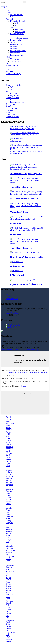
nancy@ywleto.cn (12, 313)
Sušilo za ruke (15, 53)
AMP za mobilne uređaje (29, 350)
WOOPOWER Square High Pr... (26, 173)
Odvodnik (14, 46)
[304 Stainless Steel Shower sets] (24, 280)
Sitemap (16, 350)
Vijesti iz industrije (17, 61)
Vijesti (8, 57)
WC (16, 25)
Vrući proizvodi (6, 350)
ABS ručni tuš (15, 141)
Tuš (16, 23)
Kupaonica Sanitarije (18, 21)
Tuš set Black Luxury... (21, 187)
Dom (7, 11)
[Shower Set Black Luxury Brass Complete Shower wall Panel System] (27, 182)
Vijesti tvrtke (15, 59)
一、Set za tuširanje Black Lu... (25, 198)
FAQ (7, 63)
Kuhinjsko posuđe (17, 34)
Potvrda (13, 17)
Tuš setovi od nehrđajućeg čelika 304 (23, 135)
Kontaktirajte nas (12, 65)
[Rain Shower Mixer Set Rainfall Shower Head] (25, 252)
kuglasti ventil (20, 32)
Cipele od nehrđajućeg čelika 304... (26, 284)
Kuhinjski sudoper (21, 38)
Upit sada (4, 346)
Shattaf (12, 42)
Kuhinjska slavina (16, 55)
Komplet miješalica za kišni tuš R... (26, 257)
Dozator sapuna (16, 44)
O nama (8, 13)
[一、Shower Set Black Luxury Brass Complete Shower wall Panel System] (27, 194)
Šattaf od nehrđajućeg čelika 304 (22, 129)
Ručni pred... (16, 223)
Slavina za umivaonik (18, 51)
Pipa (16, 36)
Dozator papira (15, 40)
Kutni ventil (19, 30)
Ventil (12, 27)
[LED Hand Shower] (16, 271)
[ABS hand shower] (16, 262)
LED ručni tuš (17, 275)
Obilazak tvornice (16, 15)
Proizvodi (9, 19)
